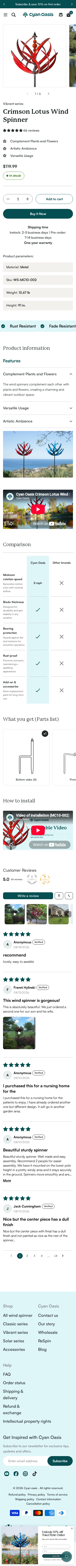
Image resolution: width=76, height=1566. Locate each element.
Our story (46, 1323)
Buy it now (38, 214)
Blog (42, 1349)
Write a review (28, 896)
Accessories (14, 1349)
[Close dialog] (72, 1528)
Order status (14, 1382)
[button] (13, 130)
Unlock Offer (56, 1556)
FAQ (7, 1374)
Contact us (48, 1315)
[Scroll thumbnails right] (68, 914)
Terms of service (57, 1494)
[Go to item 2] (37, 914)
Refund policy (17, 1494)
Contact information (48, 1499)
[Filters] (59, 895)
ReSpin (44, 1340)
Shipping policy (24, 1499)
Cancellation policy (38, 1503)
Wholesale (48, 1332)
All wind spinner (17, 1315)
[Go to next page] (64, 1256)
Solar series (13, 1340)
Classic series (15, 1323)
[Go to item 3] (58, 914)
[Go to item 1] (15, 914)
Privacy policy (36, 1494)
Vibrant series (15, 1332)
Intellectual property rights (27, 1421)
